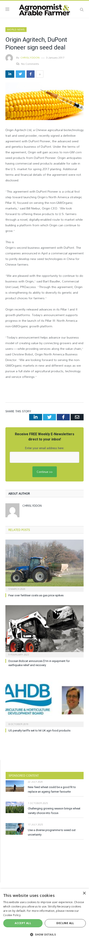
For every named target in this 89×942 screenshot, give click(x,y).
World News (16, 29)
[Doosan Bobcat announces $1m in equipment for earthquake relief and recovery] (44, 630)
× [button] (84, 893)
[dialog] (44, 915)
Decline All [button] (65, 923)
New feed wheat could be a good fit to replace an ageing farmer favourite (52, 789)
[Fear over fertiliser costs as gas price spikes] (44, 565)
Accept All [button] (23, 923)
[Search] (82, 9)
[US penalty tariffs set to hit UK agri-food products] (44, 700)
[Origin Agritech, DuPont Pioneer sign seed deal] (44, 101)
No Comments (30, 64)
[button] (44, 934)
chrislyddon (30, 57)
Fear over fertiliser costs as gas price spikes (36, 595)
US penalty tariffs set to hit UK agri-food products (39, 730)
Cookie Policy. (12, 915)
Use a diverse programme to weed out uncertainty (52, 832)
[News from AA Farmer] (44, 9)
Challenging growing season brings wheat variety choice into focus (54, 811)
